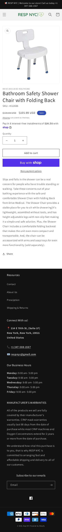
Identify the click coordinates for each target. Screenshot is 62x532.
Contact (11, 284)
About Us (12, 292)
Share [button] (10, 253)
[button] (4, 14)
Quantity (7, 133)
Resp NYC (26, 526)
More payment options (31, 171)
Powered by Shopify (37, 526)
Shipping (6, 118)
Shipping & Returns (17, 307)
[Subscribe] (51, 485)
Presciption (13, 300)
